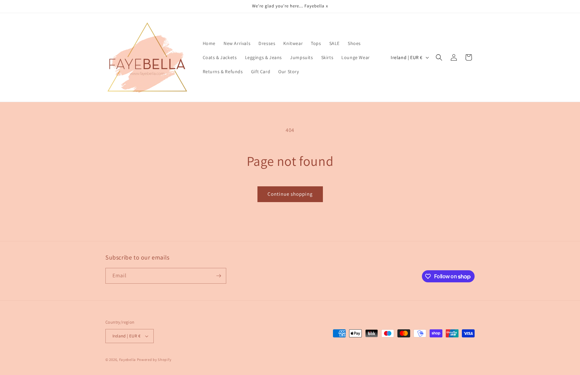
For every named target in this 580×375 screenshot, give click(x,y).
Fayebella (127, 359)
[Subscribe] (218, 276)
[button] (439, 57)
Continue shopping (290, 194)
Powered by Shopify (154, 359)
